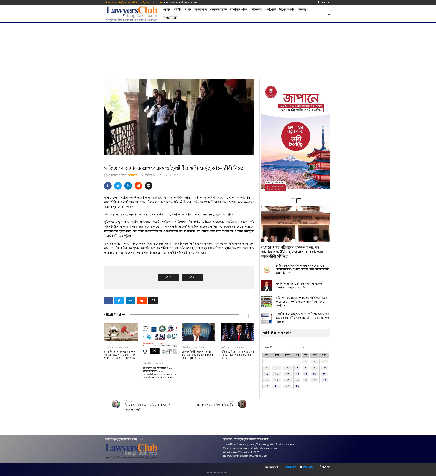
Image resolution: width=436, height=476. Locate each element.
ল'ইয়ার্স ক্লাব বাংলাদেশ (118, 175)
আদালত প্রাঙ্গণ (238, 9)
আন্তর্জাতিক (132, 175)
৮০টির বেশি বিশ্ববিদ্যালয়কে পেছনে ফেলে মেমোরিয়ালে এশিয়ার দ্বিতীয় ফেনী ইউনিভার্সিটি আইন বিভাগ (302, 269)
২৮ (297, 386)
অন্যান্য (302, 9)
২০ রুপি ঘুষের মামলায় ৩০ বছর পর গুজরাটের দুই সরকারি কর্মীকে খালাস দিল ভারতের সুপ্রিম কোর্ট (120, 355)
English (171, 17)
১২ (276, 374)
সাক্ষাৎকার (201, 9)
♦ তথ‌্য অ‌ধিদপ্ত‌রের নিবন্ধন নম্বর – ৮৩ (180, 2)
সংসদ (188, 9)
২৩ (314, 380)
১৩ (287, 374)
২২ (305, 380)
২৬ (276, 386)
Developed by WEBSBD (218, 473)
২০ (287, 380)
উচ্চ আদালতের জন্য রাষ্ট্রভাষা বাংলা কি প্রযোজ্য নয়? (147, 405)
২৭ (287, 386)
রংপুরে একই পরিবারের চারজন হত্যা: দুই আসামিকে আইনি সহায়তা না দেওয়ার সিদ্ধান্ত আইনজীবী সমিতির (292, 252)
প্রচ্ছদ (167, 9)
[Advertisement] (218, 48)
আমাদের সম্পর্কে (271, 467)
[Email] (148, 186)
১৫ (305, 374)
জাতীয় (177, 9)
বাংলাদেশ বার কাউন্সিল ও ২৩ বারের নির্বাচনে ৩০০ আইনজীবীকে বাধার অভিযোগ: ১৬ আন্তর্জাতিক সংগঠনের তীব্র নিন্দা (159, 373)
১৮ (266, 380)
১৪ (297, 374)
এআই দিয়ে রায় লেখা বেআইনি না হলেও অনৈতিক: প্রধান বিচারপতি (299, 285)
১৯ (276, 380)
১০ (324, 367)
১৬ (314, 374)
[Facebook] (318, 3)
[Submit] (138, 186)
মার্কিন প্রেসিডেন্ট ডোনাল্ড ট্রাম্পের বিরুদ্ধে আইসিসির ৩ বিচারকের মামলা (237, 355)
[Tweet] (118, 186)
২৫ (266, 386)
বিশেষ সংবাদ (286, 9)
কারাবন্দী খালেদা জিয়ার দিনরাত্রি (214, 403)
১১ (267, 374)
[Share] (108, 186)
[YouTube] (323, 3)
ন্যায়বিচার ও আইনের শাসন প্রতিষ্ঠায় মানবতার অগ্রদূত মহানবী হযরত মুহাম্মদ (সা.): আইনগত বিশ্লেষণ (302, 318)
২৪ (324, 380)
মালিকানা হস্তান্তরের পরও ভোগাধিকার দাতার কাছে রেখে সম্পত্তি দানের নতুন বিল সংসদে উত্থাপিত (301, 302)
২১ (297, 380)
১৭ (324, 374)
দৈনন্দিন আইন (218, 9)
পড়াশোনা (270, 9)
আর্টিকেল (256, 9)
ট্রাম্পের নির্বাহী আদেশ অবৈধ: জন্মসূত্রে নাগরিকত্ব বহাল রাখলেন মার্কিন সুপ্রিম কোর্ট (198, 355)
